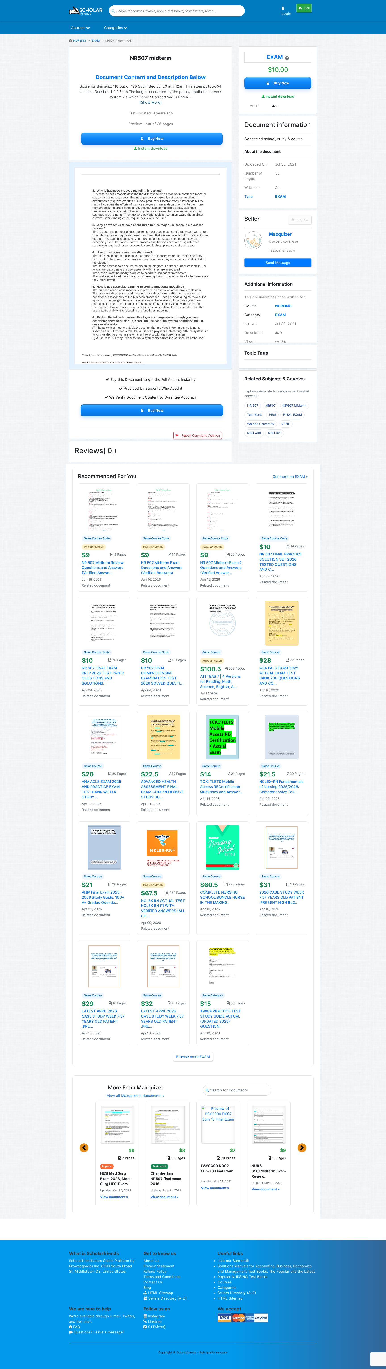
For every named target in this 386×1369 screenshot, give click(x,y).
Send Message (278, 262)
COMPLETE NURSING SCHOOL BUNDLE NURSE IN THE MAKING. (222, 897)
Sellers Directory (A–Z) (167, 1298)
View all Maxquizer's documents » (135, 1095)
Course (250, 306)
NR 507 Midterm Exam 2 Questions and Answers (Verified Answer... (221, 567)
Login (286, 13)
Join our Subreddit (233, 1260)
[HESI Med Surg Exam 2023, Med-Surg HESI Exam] (117, 1125)
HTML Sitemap (160, 1293)
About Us (151, 1260)
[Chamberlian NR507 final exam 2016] (168, 1125)
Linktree (154, 1321)
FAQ (76, 1327)
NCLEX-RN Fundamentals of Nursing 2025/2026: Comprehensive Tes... (281, 786)
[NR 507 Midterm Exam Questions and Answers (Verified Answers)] (163, 509)
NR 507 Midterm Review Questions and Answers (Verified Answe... (103, 567)
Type (248, 196)
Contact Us (153, 1282)
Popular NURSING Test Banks (242, 1276)
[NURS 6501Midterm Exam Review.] (269, 1125)
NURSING (79, 40)
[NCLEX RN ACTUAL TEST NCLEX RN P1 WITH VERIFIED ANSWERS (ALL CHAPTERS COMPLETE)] (163, 847)
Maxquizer (280, 234)
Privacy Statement (158, 1266)
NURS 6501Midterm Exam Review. (269, 1170)
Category (252, 315)
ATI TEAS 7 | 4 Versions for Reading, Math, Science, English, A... (220, 681)
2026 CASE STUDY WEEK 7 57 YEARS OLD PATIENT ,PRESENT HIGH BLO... (281, 897)
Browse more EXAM (193, 1056)
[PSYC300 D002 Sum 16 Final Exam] (218, 1125)
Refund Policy (155, 1271)
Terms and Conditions (161, 1276)
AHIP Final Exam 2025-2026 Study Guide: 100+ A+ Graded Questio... (103, 897)
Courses (78, 27)
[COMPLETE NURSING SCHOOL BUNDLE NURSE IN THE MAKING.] (222, 847)
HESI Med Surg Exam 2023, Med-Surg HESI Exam (115, 1178)
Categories (114, 27)
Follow (302, 220)
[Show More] (151, 102)
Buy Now (156, 138)
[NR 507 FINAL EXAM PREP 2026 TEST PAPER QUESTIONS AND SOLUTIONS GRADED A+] (104, 623)
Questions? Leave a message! (98, 1332)
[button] (84, 1148)
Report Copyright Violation (200, 435)
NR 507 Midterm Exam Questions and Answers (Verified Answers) (162, 567)
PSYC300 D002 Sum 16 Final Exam (217, 1168)
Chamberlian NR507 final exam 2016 (166, 1178)
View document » (114, 1197)
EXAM (96, 40)
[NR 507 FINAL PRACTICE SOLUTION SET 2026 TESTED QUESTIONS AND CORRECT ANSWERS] (282, 509)
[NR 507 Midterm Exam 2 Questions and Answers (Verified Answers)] (222, 509)
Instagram (156, 1316)
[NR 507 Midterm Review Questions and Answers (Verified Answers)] (104, 509)
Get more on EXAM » (290, 476)
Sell (307, 8)
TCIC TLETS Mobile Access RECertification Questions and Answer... (221, 786)
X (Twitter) (156, 1327)
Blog (147, 1287)
